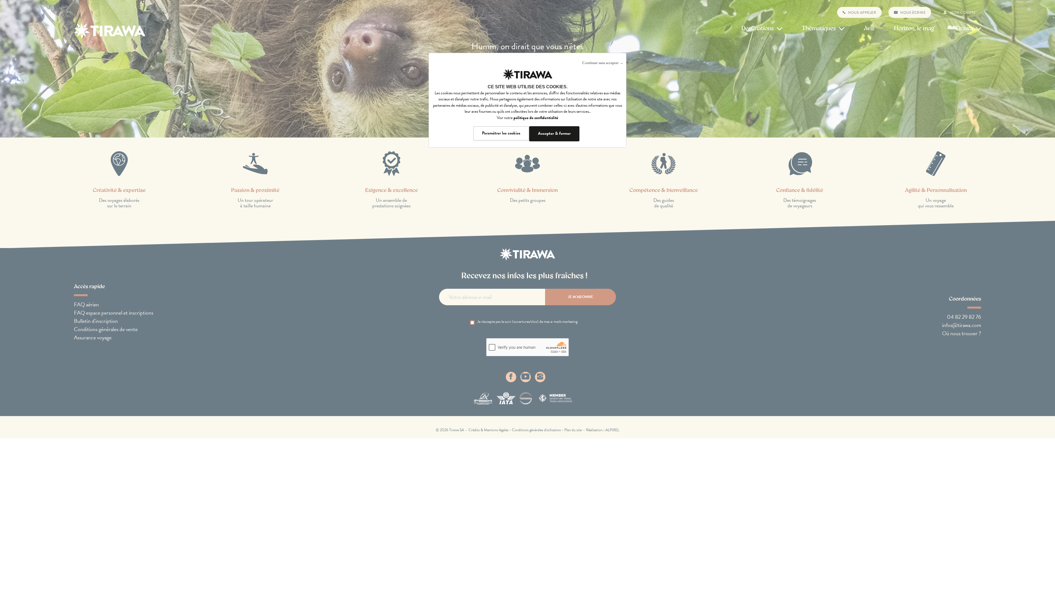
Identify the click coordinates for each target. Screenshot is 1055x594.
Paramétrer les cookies (501, 133)
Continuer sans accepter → (602, 63)
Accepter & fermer (554, 133)
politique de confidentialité (535, 118)
